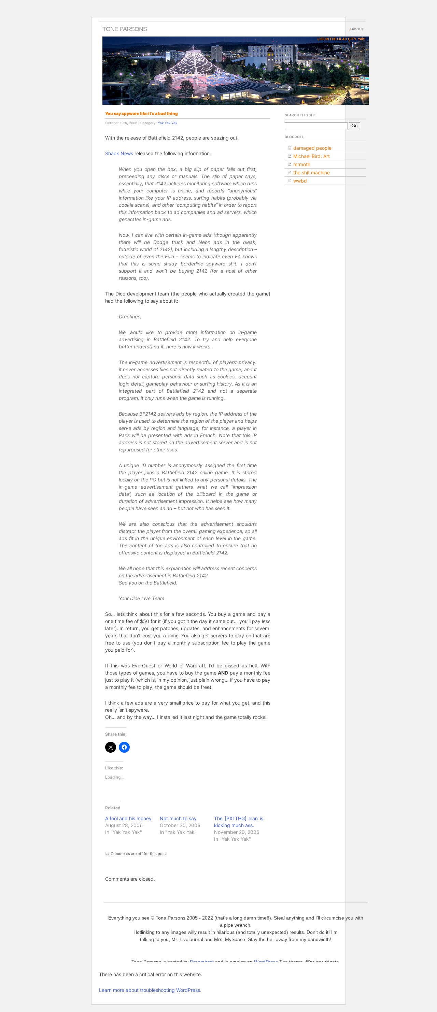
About (358, 29)
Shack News (119, 153)
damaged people (312, 148)
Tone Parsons (124, 29)
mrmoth (301, 164)
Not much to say (178, 818)
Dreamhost (202, 962)
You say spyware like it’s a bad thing (141, 113)
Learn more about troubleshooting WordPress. (150, 990)
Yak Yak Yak (167, 123)
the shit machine (311, 172)
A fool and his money (128, 818)
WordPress (266, 962)
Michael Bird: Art (311, 156)
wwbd (300, 181)
